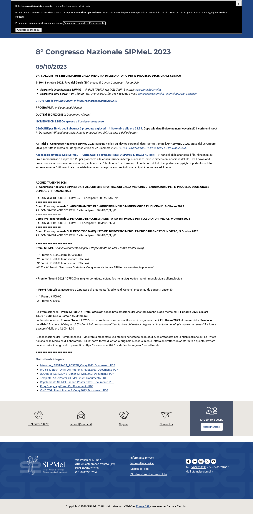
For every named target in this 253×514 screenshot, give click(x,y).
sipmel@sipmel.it (202, 471)
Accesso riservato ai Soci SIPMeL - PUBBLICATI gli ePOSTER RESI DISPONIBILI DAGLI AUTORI (95, 155)
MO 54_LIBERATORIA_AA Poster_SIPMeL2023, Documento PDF (79, 369)
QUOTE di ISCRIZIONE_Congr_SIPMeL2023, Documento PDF (77, 373)
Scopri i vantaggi (211, 427)
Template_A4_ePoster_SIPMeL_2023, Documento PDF (73, 378)
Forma (143, 506)
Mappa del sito (139, 468)
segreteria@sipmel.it (148, 89)
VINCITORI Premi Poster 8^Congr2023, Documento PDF (74, 390)
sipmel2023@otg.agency (181, 93)
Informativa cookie (142, 463)
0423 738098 (198, 467)
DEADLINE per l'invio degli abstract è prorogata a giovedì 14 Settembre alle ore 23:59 (89, 128)
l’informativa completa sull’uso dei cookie (84, 23)
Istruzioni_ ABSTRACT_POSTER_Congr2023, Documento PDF (77, 365)
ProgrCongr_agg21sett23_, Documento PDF (66, 386)
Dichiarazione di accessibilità (148, 474)
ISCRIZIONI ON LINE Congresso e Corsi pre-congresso (70, 121)
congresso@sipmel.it (151, 93)
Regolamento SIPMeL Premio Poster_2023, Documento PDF (77, 382)
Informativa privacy (142, 457)
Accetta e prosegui (28, 29)
